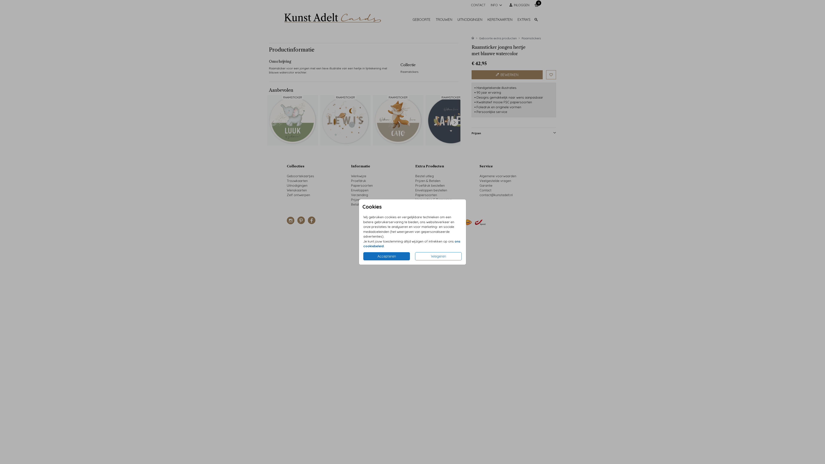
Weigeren (438, 256)
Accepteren (386, 256)
